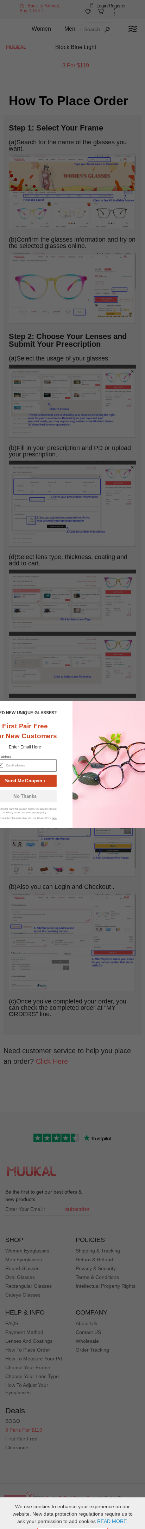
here (54, 818)
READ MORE (112, 1521)
